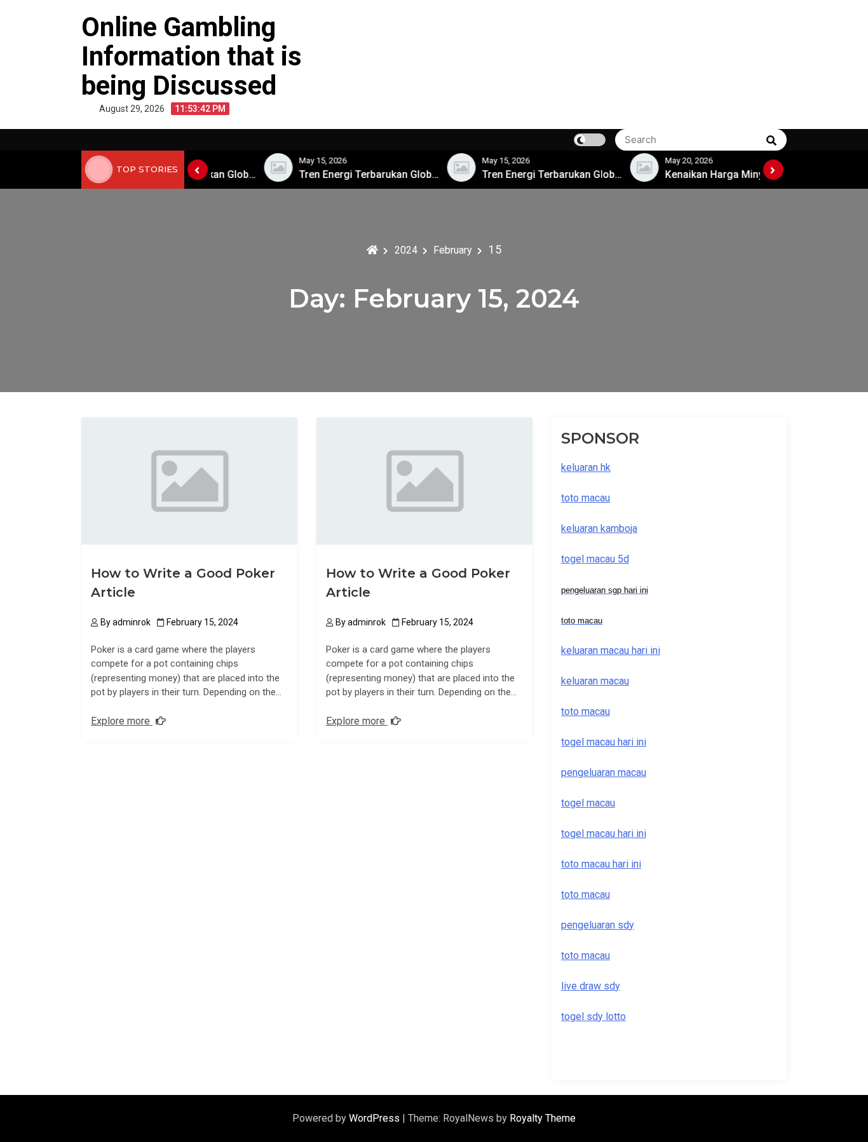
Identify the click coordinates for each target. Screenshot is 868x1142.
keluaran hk (586, 467)
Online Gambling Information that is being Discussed (191, 56)
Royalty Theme (543, 1118)
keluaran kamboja (599, 528)
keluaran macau (595, 681)
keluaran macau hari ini (610, 650)
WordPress (375, 1118)
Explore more (122, 721)
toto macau (585, 955)
